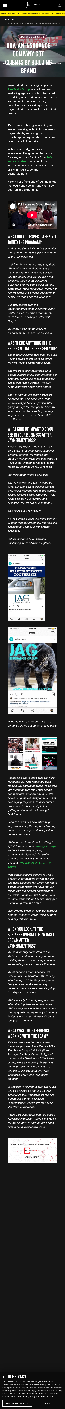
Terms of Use (46, 1396)
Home (6, 19)
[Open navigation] (5, 5)
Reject (48, 1403)
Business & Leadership (32, 36)
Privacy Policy (28, 1396)
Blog (14, 19)
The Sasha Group (19, 89)
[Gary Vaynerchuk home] (32, 5)
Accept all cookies (17, 1403)
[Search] (59, 5)
